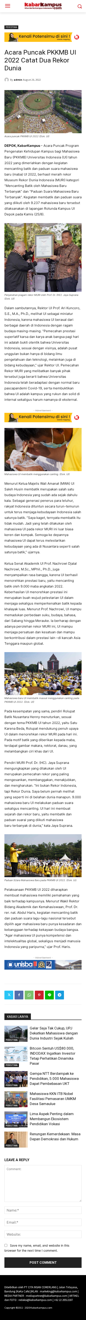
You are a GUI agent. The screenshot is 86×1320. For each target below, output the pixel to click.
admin (18, 79)
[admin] (7, 80)
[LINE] (49, 995)
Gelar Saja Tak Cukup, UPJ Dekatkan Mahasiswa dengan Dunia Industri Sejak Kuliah (54, 1033)
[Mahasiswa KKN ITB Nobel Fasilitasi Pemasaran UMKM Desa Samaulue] (16, 1099)
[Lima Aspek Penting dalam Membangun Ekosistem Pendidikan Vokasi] (16, 1119)
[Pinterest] (39, 995)
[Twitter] (8, 995)
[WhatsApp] (29, 995)
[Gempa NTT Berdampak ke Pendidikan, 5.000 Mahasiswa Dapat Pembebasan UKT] (16, 1079)
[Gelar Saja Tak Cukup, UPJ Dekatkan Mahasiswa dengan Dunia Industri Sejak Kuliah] (16, 1034)
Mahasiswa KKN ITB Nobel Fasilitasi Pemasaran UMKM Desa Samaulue (53, 1098)
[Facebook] (19, 995)
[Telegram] (59, 995)
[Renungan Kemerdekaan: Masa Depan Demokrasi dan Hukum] (16, 1140)
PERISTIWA (11, 27)
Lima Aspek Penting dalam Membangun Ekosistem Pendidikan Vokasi (52, 1119)
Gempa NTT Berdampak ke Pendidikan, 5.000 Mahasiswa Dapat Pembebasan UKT (54, 1078)
